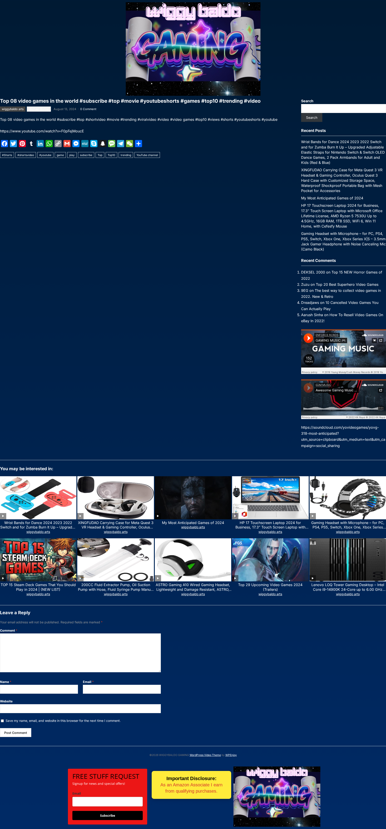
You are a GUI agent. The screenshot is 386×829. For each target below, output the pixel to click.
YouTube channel (147, 155)
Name (5, 682)
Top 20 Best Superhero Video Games (347, 284)
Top (100, 155)
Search (307, 101)
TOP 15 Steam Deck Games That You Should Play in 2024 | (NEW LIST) (38, 587)
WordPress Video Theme (205, 755)
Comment (8, 630)
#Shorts (7, 155)
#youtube (45, 155)
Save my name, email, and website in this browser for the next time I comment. (63, 721)
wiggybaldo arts (13, 109)
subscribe (86, 155)
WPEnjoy (231, 755)
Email (88, 682)
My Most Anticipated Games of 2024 (332, 198)
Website (6, 701)
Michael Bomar (39, 109)
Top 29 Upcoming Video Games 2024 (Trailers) (270, 587)
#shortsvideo (25, 155)
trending (126, 155)
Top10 (111, 155)
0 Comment (88, 109)
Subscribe (107, 815)
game (60, 155)
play (72, 155)
